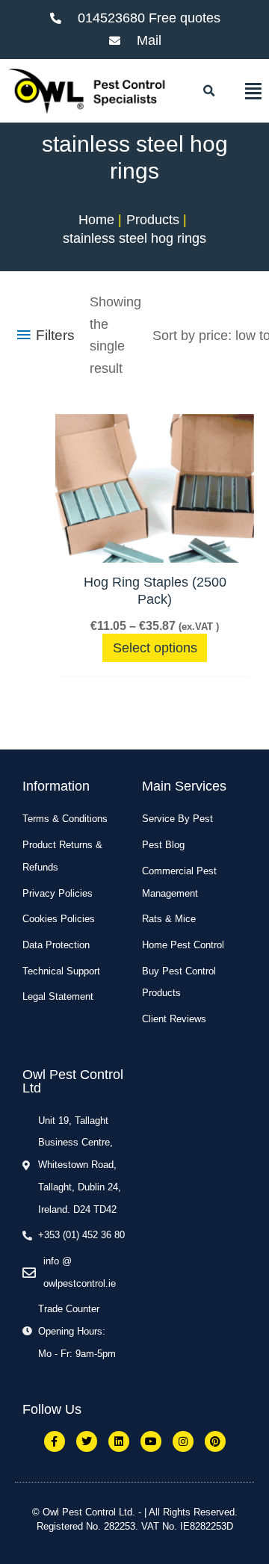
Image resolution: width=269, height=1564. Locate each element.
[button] (208, 91)
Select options (155, 647)
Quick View (154, 546)
